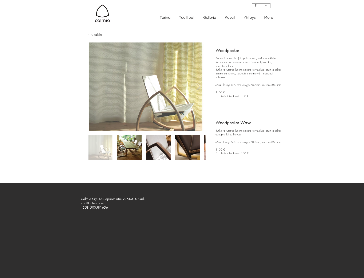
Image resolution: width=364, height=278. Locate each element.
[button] (165, 17)
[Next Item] (198, 87)
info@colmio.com (93, 203)
